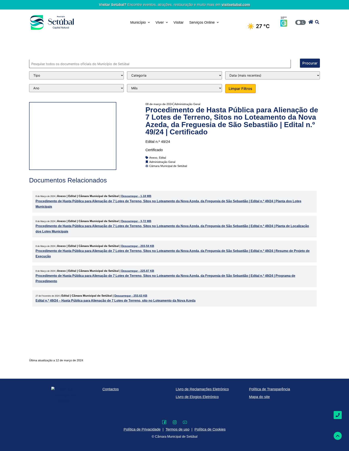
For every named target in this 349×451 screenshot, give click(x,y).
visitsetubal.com (236, 5)
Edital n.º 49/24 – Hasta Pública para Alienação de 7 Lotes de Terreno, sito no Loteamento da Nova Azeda (116, 300)
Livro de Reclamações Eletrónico (202, 389)
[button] (310, 21)
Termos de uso (177, 429)
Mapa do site (259, 397)
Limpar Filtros (240, 88)
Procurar (309, 63)
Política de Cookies (210, 429)
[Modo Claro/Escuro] (300, 22)
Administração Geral (187, 104)
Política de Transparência (269, 389)
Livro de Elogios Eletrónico (197, 397)
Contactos (110, 389)
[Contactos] (338, 415)
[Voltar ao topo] (338, 436)
